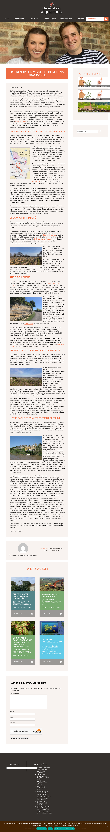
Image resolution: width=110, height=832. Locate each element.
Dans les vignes (50, 19)
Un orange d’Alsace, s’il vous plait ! (43, 787)
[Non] (107, 826)
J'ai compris (41, 829)
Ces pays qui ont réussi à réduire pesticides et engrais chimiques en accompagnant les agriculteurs (43, 795)
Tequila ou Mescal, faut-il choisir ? (42, 802)
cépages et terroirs (56, 548)
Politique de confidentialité (64, 829)
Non (50, 829)
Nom (12, 712)
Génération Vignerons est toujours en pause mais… (43, 776)
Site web (12, 723)
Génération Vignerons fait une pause (43, 782)
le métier (47, 550)
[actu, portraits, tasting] (55, 8)
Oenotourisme (19, 19)
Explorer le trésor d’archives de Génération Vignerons (43, 770)
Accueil (6, 19)
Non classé (56, 550)
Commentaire (14, 694)
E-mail (12, 717)
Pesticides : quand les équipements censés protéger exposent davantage (44, 810)
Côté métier (34, 19)
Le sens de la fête (43, 806)
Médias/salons (66, 19)
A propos (80, 19)
